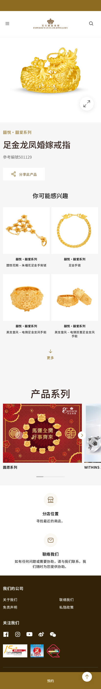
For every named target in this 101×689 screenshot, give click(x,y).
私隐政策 (66, 607)
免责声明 (10, 607)
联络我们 (66, 599)
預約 (50, 680)
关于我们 (10, 599)
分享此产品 (28, 174)
